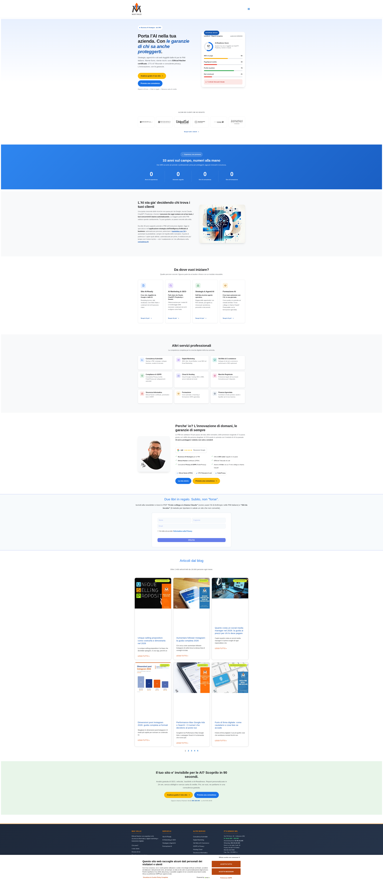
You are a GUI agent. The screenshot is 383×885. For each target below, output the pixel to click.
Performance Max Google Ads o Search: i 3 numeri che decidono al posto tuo (190, 725)
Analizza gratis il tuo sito (151, 76)
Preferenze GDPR (226, 878)
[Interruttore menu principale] (248, 9)
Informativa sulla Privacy (183, 531)
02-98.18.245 (239, 840)
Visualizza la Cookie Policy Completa (155, 877)
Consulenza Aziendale (200, 836)
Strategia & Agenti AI (169, 843)
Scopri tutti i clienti (190, 131)
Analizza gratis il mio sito (177, 795)
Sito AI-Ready (166, 836)
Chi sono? (135, 845)
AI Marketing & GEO (169, 840)
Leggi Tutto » (144, 656)
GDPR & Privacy (198, 846)
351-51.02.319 (235, 843)
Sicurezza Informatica (200, 852)
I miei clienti (135, 848)
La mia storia (183, 481)
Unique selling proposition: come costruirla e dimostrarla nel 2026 (151, 640)
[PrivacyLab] (207, 877)
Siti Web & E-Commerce (201, 843)
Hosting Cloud (197, 849)
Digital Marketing (198, 840)
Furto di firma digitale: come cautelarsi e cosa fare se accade (228, 725)
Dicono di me (136, 852)
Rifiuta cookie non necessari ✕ (229, 857)
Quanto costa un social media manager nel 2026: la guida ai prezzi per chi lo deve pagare (229, 630)
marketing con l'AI (179, 231)
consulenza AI (143, 242)
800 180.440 (196, 800)
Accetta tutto (226, 864)
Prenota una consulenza (150, 83)
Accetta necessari (226, 871)
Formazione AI (167, 846)
